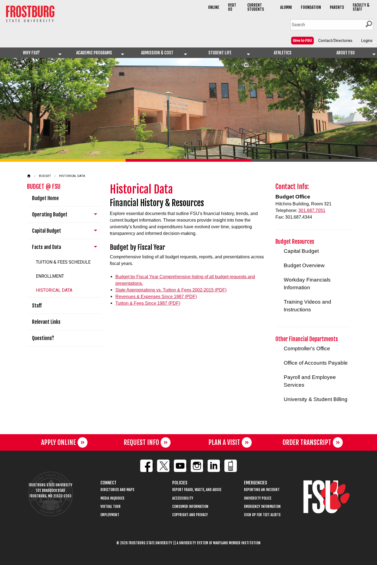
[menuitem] (302, 40)
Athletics (282, 52)
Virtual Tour (110, 507)
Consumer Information (190, 507)
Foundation (311, 7)
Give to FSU (302, 40)
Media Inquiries (112, 498)
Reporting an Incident (262, 490)
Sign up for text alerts (262, 515)
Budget (45, 176)
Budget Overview (304, 265)
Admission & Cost (157, 52)
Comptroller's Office (307, 348)
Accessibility (182, 498)
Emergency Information (262, 507)
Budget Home (45, 198)
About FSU (345, 52)
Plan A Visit (224, 442)
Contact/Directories (335, 40)
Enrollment (50, 276)
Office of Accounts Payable (316, 363)
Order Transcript (307, 442)
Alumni (286, 7)
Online (213, 7)
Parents (337, 7)
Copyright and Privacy (190, 515)
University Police (257, 498)
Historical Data (72, 176)
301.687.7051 (311, 210)
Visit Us (232, 7)
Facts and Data (46, 247)
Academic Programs (94, 52)
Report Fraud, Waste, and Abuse (196, 490)
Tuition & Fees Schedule (63, 262)
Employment (109, 515)
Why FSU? (31, 52)
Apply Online (58, 442)
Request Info (141, 442)
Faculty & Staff (361, 7)
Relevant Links (46, 322)
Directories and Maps (117, 490)
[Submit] (368, 24)
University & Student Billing (315, 399)
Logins (367, 40)
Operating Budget (49, 214)
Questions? (43, 338)
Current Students (255, 7)
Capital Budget (46, 231)
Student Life (220, 52)
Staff (37, 306)
